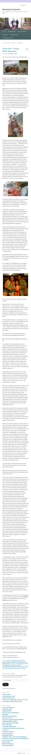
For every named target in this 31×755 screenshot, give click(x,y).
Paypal (4, 652)
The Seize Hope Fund (8, 38)
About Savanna (11, 31)
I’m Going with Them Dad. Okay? (12, 701)
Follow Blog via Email (8, 673)
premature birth (16, 668)
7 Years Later (6, 694)
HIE (3, 665)
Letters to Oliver (7, 717)
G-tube (26, 663)
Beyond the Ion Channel (9, 716)
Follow (5, 684)
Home (4, 31)
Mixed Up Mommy (8, 743)
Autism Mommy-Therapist (10, 723)
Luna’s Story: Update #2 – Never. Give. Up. (14, 699)
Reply (23, 668)
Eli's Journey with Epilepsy (10, 712)
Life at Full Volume (8, 731)
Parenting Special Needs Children (17, 662)
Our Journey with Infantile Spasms (12, 719)
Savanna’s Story (14, 34)
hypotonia (8, 665)
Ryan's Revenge (7, 709)
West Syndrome (6, 663)
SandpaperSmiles (7, 735)
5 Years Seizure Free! (8, 696)
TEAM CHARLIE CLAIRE (9, 721)
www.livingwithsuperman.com (11, 657)
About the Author (22, 31)
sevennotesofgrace (8, 707)
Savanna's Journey (11, 9)
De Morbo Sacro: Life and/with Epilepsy (14, 736)
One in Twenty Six (7, 740)
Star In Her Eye (7, 724)
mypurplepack (6, 710)
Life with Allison (7, 733)
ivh (23, 666)
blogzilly (5, 714)
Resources (5, 34)
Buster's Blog (6, 742)
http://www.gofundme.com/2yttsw (11, 643)
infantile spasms (17, 666)
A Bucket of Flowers (8, 698)
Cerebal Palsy (20, 663)
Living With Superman (9, 726)
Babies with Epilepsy (13, 660)
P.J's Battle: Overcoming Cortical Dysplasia (15, 738)
